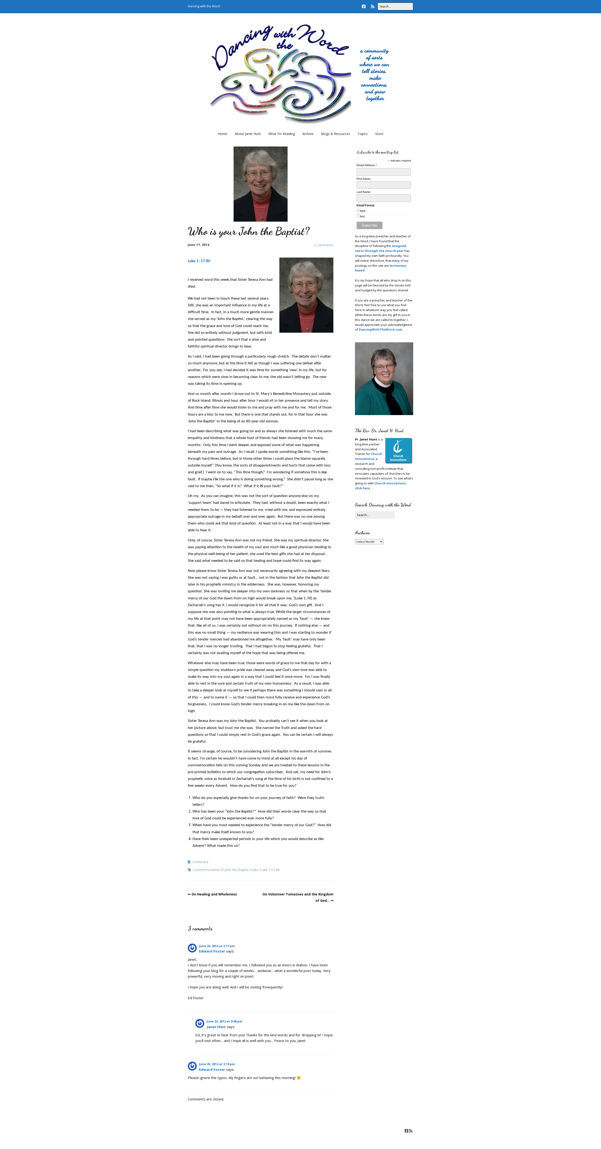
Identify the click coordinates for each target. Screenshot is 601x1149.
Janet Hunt (216, 1026)
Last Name (363, 192)
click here (362, 488)
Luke (254, 870)
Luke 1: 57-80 (199, 261)
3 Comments (323, 245)
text (362, 216)
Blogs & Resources (335, 133)
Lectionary (200, 862)
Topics (363, 133)
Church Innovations (390, 483)
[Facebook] (365, 6)
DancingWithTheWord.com (380, 329)
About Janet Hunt (248, 133)
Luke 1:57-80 (270, 870)
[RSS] (373, 6)
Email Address (367, 165)
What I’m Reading (281, 133)
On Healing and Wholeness (214, 894)
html (363, 211)
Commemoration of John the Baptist (221, 870)
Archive (307, 133)
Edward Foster (212, 951)
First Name (363, 179)
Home (222, 133)
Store (379, 133)
